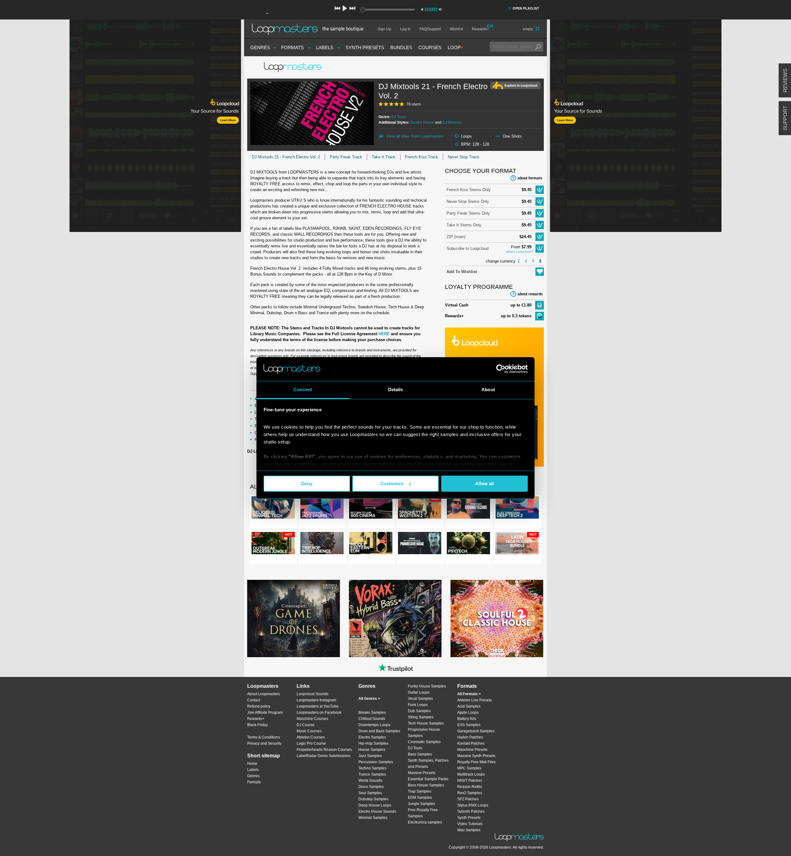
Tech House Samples (426, 723)
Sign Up (384, 29)
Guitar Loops (418, 692)
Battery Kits (466, 719)
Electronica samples (425, 822)
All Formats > (469, 694)
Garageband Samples (475, 731)
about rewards (530, 294)
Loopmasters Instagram (316, 700)
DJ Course (306, 725)
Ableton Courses (311, 737)
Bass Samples (420, 754)
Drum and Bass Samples (379, 731)
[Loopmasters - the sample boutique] (310, 29)
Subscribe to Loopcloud (467, 248)
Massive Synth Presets (476, 756)
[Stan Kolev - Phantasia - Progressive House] (419, 544)
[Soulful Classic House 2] (496, 618)
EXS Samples (468, 725)
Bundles (401, 47)
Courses (430, 47)
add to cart (539, 190)
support (785, 118)
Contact (253, 700)
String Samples (421, 717)
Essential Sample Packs (428, 779)
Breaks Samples (372, 712)
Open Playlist (526, 8)
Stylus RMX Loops (472, 805)
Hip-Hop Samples (373, 743)
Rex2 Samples (469, 793)
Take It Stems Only (463, 225)
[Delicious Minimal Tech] (273, 508)
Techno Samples (372, 768)
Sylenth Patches (470, 811)
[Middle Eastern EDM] (370, 544)
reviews (785, 80)
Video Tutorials (470, 824)
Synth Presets (364, 47)
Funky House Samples (427, 686)
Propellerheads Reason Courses (324, 749)
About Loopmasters (263, 694)
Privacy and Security (264, 743)
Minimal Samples (372, 817)
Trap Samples (419, 791)
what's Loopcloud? (519, 251)
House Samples (371, 749)
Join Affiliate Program (265, 712)
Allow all (484, 483)
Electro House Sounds (377, 811)
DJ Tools (398, 117)
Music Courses (309, 731)
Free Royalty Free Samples (423, 813)
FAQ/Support (430, 29)
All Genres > (369, 698)
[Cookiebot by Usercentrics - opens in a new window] (501, 369)
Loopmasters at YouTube (318, 706)
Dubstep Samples (373, 799)
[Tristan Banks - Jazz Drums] (322, 508)
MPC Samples (469, 768)
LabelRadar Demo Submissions (323, 756)
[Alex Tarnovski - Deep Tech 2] (517, 508)
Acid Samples (468, 706)
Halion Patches (470, 737)
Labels (324, 47)
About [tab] (488, 389)
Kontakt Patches (470, 743)
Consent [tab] (303, 389)
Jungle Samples (421, 804)
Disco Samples (371, 787)
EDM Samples (420, 797)
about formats (530, 178)
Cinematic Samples (424, 742)
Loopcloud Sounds (312, 694)
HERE (384, 334)
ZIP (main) (455, 236)
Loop (455, 47)
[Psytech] (468, 544)
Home (252, 763)
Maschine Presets (472, 749)
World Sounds (370, 780)
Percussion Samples (375, 762)
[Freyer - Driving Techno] (468, 508)
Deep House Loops (374, 805)
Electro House (422, 122)
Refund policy (258, 706)
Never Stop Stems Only (467, 201)
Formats (292, 47)
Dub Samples (419, 711)
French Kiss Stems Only (468, 189)
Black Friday (257, 725)
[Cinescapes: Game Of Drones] (293, 618)
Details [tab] (395, 389)
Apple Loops (468, 712)
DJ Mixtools (452, 122)
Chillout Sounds (371, 719)
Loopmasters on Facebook (319, 712)
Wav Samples (468, 830)
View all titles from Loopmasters (415, 136)
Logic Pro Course (311, 743)
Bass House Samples (426, 785)
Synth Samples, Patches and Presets (428, 763)
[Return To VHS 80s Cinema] (370, 508)
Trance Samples (372, 774)
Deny (306, 483)
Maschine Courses (312, 719)
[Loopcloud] (120, 127)
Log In (405, 29)
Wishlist (456, 29)
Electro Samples (372, 737)
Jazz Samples (370, 756)
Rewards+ (480, 29)
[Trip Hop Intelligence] (322, 544)
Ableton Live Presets (474, 700)
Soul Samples (370, 793)
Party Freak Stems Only (468, 213)
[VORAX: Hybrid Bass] (395, 618)
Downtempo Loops (374, 725)
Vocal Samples (420, 698)
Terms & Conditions (263, 737)
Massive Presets (421, 773)
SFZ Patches (468, 799)
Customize (392, 483)
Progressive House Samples (424, 732)
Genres (260, 47)
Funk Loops (418, 705)
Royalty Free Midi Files (476, 762)
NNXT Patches (469, 780)
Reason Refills (469, 787)
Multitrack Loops (471, 774)
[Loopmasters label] (293, 67)
